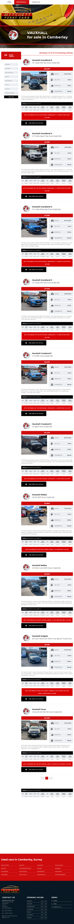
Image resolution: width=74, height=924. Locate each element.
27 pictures (43, 146)
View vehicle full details (35, 123)
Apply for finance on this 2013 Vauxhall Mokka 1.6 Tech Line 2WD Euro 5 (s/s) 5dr (47, 620)
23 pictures (43, 219)
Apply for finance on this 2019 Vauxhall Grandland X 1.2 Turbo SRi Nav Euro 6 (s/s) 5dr (47, 116)
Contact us (36, 2)
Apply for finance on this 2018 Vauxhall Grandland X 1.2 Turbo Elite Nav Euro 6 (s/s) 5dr (47, 263)
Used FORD (40, 865)
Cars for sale (21, 2)
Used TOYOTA (23, 874)
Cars (55, 903)
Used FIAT (21, 865)
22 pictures (43, 72)
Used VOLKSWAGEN (60, 874)
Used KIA (3, 868)
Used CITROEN (5, 865)
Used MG (39, 868)
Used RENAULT (41, 871)
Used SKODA (58, 871)
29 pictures (43, 648)
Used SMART (4, 874)
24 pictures (43, 292)
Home (9, 2)
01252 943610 (8, 910)
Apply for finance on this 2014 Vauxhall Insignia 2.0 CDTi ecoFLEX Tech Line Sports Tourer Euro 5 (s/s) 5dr (47, 692)
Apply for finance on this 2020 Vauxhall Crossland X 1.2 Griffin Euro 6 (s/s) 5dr (47, 408)
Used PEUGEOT (23, 871)
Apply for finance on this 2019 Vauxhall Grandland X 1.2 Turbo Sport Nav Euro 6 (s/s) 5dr (47, 189)
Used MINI (57, 868)
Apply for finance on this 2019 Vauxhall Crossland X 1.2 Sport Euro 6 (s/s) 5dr (47, 478)
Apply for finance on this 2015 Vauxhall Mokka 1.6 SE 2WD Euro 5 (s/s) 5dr (47, 549)
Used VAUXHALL (41, 874)
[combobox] (11, 64)
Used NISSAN (4, 871)
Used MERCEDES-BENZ (25, 868)
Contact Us (57, 907)
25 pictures (43, 577)
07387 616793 (8, 913)
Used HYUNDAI (59, 865)
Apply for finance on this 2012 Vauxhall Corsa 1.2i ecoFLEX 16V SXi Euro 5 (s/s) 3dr (47, 764)
